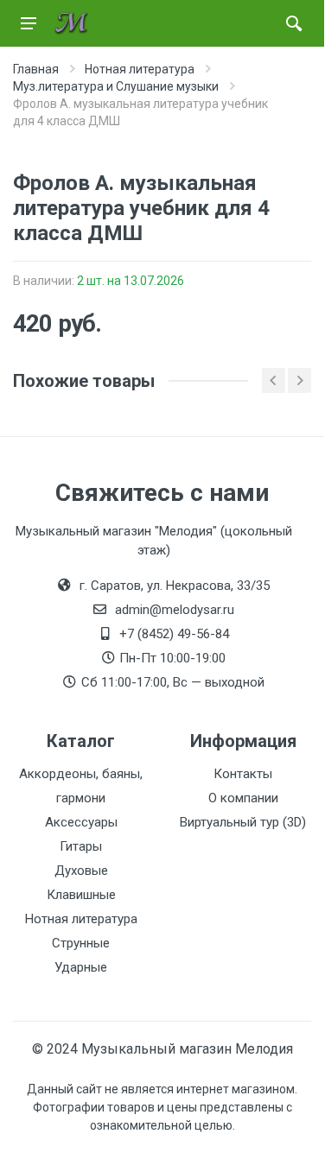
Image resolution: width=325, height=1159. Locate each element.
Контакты (242, 774)
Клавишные (81, 894)
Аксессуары (81, 822)
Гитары (81, 846)
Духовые (81, 870)
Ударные (80, 967)
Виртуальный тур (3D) (243, 822)
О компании (243, 798)
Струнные (81, 943)
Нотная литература (81, 919)
